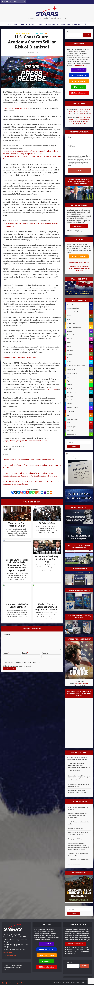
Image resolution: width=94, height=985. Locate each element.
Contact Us (80, 70)
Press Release (39, 33)
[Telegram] (24, 492)
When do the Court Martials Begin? (17, 524)
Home (9, 24)
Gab (89, 113)
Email (25, 653)
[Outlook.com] (42, 492)
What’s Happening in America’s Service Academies (79, 778)
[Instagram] (21, 492)
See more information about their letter (19, 358)
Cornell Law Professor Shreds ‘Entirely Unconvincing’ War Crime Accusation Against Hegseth (17, 565)
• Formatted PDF (74, 770)
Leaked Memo (51, 390)
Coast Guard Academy (24, 33)
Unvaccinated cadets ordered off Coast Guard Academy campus (29, 460)
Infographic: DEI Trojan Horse (78, 839)
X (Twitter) (79, 109)
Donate (70, 24)
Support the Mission (75, 944)
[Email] (48, 492)
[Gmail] (39, 492)
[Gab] (30, 492)
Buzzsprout (82, 117)
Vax (46, 33)
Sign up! (79, 170)
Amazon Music (85, 119)
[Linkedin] (18, 492)
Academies (49, 24)
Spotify (77, 119)
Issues (39, 24)
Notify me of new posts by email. (17, 666)
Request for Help (79, 81)
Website (44, 653)
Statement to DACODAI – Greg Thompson (16, 605)
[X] (15, 492)
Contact (77, 24)
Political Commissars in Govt (77, 828)
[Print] (51, 492)
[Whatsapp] (33, 492)
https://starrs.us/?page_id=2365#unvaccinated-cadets (25, 441)
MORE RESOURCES (74, 864)
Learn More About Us (79, 65)
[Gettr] (27, 492)
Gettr (76, 113)
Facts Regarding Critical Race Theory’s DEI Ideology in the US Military (78, 816)
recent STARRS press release (16, 108)
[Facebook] (12, 492)
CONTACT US (7, 952)
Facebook (87, 109)
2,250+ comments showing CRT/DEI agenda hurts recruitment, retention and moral (79, 765)
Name (6, 653)
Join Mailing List (79, 75)
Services (60, 24)
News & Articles (27, 24)
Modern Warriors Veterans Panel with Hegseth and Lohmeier (46, 607)
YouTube (80, 111)
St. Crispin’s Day (47, 523)
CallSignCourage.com (81, 683)
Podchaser (83, 123)
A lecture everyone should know (78, 860)
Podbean (78, 121)
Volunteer (79, 87)
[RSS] (36, 492)
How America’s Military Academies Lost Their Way (46, 559)
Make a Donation (79, 93)
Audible (71, 121)
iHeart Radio (75, 123)
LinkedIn (71, 113)
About (15, 24)
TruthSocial (83, 113)
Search (69, 32)
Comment (7, 635)
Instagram (72, 111)
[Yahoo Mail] (45, 492)
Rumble (86, 111)
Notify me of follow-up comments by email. (22, 662)
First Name (71, 146)
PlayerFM (85, 121)
